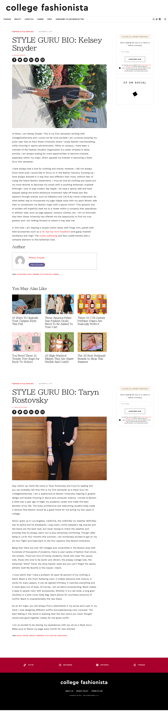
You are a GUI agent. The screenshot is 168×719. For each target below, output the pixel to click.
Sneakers (40, 635)
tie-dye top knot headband (56, 231)
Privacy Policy (82, 691)
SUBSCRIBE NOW (135, 59)
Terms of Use (97, 691)
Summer (56, 274)
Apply (49, 19)
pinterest (104, 665)
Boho (30, 274)
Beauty (18, 19)
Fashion (7, 19)
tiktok (31, 665)
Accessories (22, 274)
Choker (25, 635)
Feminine (36, 274)
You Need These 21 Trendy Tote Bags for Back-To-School (25, 358)
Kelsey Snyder (19, 55)
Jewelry (32, 635)
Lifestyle (29, 19)
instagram (67, 665)
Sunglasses (62, 635)
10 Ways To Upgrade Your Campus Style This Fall (25, 321)
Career (40, 19)
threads (141, 665)
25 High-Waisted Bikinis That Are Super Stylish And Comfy (59, 358)
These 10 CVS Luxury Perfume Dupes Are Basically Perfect (91, 321)
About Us (69, 691)
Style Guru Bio (27, 31)
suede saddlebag (48, 235)
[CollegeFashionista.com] (47, 8)
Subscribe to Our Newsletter (70, 19)
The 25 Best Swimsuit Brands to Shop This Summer (92, 358)
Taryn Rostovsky (20, 407)
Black (19, 635)
